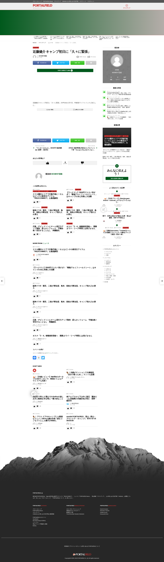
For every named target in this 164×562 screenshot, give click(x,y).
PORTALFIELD (42, 5)
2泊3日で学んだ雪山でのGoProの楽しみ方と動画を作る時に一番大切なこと (48, 397)
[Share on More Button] (91, 63)
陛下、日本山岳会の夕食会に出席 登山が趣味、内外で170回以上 (117, 217)
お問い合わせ (84, 546)
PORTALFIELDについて (58, 498)
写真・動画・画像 (111, 275)
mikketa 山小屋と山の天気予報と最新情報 (43, 514)
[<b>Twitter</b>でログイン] (43, 357)
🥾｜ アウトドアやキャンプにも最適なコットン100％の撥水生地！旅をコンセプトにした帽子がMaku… (48, 418)
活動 (107, 255)
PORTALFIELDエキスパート (111, 249)
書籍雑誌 (108, 262)
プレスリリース (110, 274)
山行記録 (108, 277)
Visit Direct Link (64, 70)
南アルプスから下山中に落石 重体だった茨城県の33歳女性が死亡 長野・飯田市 (81, 398)
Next (130, 38)
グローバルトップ (37, 1)
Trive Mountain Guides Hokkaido (75, 514)
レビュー (108, 253)
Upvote (47, 163)
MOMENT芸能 (117, 72)
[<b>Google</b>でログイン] (38, 357)
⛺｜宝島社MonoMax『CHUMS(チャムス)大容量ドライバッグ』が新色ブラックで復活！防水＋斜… (117, 232)
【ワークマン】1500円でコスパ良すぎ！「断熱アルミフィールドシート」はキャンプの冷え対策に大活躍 (57, 38)
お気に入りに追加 (79, 109)
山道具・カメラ (52, 191)
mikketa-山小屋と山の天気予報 (70, 1)
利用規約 (66, 546)
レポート (108, 260)
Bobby (34, 526)
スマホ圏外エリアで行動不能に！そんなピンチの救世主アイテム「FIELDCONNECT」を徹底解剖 (41, 37)
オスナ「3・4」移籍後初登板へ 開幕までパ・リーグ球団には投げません (123, 37)
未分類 (106, 282)
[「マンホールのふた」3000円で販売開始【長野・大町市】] (2, 281)
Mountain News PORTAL (39, 520)
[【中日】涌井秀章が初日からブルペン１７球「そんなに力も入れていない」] (162, 281)
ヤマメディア (57, 1)
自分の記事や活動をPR (117, 178)
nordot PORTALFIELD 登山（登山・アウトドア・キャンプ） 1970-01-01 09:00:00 (81, 418)
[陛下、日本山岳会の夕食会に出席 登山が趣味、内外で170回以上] (117, 209)
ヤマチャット (91, 1)
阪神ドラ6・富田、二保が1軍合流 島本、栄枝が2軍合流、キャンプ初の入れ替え (73, 37)
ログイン (48, 353)
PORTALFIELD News (48, 1)
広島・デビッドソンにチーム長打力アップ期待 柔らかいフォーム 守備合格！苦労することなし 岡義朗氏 (106, 38)
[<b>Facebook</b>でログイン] (34, 357)
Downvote (82, 163)
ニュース (36, 191)
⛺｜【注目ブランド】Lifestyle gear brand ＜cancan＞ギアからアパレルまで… (117, 200)
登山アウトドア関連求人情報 (40, 524)
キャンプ (108, 270)
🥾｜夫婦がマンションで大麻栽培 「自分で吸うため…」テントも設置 (80, 373)
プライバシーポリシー (75, 546)
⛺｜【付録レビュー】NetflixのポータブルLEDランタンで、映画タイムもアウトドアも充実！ (48, 378)
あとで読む (51, 109)
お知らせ (108, 269)
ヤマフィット (83, 1)
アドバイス (109, 251)
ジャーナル (107, 257)
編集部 (108, 263)
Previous (34, 38)
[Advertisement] (109, 22)
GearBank (35, 519)
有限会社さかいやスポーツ (73, 510)
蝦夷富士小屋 (69, 512)
